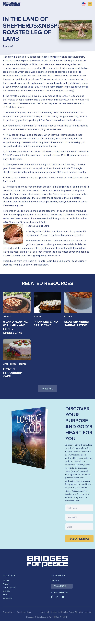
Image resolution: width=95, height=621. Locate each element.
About (6, 584)
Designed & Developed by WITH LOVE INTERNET (47, 617)
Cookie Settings (24, 612)
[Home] (12, 4)
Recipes (7, 316)
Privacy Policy (8, 612)
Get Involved (9, 587)
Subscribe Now (79, 538)
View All (47, 388)
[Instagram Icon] (57, 597)
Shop (5, 594)
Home (6, 580)
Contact (55, 580)
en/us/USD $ (60, 586)
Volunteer (8, 598)
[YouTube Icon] (63, 597)
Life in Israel (9, 364)
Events (6, 591)
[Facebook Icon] (52, 597)
